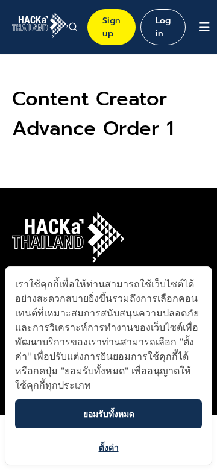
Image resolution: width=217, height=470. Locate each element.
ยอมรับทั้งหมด (108, 414)
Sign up (111, 27)
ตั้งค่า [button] (109, 447)
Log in (163, 27)
